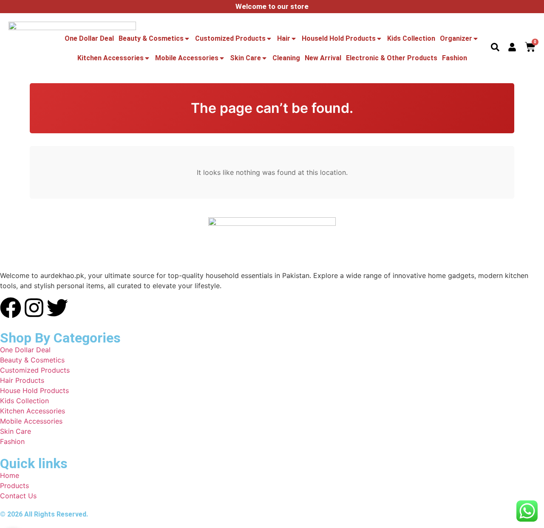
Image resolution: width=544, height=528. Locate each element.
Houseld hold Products (339, 38)
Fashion (454, 58)
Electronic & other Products (391, 58)
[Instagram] (34, 307)
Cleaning (286, 58)
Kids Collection (411, 38)
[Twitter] (57, 307)
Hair (283, 38)
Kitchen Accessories (110, 58)
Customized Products (230, 38)
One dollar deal (89, 38)
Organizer (456, 38)
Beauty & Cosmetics (151, 38)
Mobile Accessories (186, 58)
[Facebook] (10, 307)
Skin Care (245, 58)
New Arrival (323, 58)
